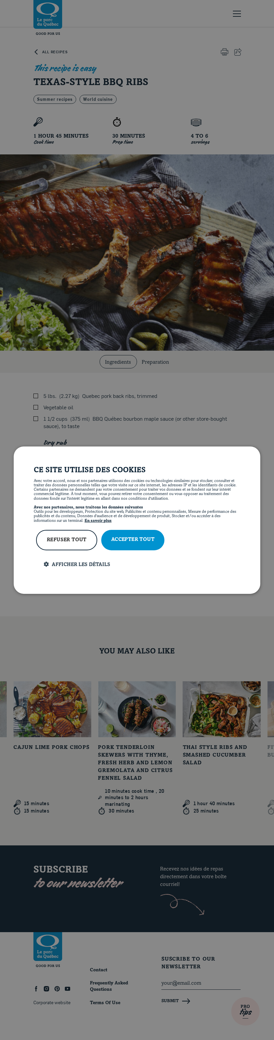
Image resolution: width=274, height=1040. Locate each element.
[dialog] (137, 520)
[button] (142, 564)
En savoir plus (98, 520)
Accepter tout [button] (132, 539)
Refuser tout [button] (67, 540)
